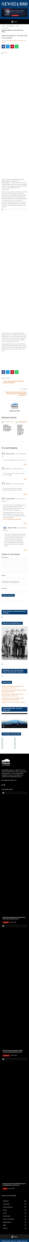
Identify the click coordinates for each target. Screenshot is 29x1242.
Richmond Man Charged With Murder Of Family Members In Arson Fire (13, 695)
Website (4, 588)
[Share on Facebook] (3, 46)
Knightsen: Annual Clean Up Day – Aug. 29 (13, 702)
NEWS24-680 (11, 40)
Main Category (10, 26)
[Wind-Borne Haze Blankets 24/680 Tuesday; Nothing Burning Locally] (14, 986)
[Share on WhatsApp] (17, 46)
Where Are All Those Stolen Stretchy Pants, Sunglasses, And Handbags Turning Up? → (16, 393)
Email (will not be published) (11, 582)
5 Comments (19, 40)
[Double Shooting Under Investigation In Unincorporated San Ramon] (14, 853)
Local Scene (5, 28)
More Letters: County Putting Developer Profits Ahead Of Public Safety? (13, 699)
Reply (25, 464)
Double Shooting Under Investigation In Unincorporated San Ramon (12, 687)
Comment (5, 557)
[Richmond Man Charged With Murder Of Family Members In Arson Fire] (14, 1120)
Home (3, 26)
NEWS (17, 26)
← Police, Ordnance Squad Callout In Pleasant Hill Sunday (13, 382)
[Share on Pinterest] (12, 46)
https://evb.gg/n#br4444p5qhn (12, 519)
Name (4, 575)
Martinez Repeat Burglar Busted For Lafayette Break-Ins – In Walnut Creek (21, 430)
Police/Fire (5, 922)
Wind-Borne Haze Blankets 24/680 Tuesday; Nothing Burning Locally (14, 691)
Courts (5, 1188)
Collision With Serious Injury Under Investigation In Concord (7, 427)
